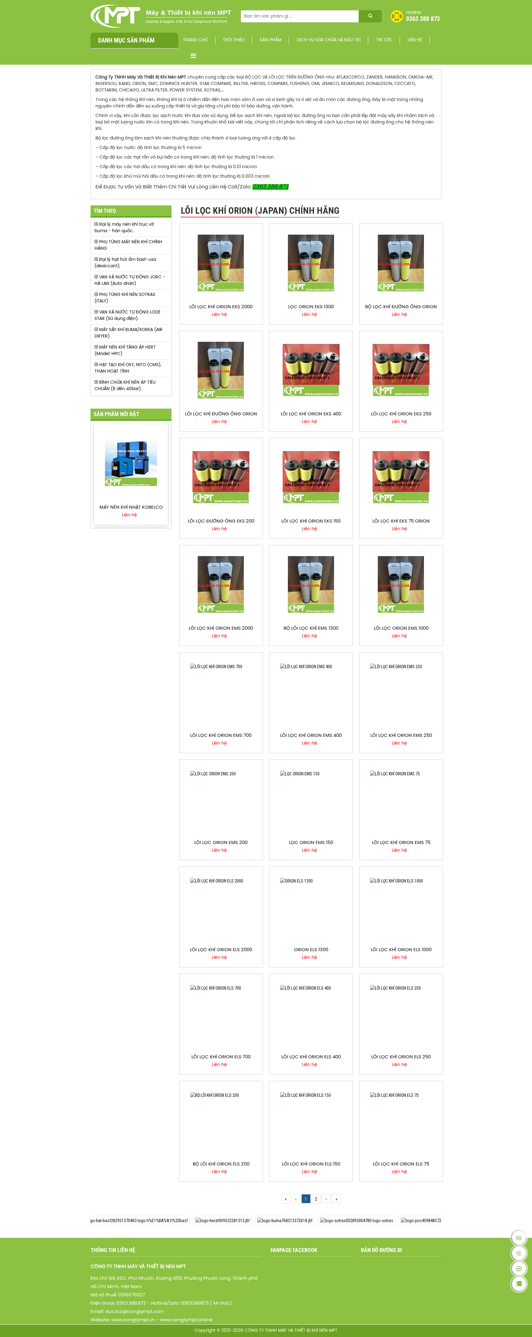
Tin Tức (384, 40)
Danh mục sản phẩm (126, 40)
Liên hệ (415, 40)
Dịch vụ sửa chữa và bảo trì (329, 40)
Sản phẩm (270, 40)
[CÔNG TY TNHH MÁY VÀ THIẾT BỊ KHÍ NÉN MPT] (116, 16)
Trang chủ (195, 40)
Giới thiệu (233, 40)
